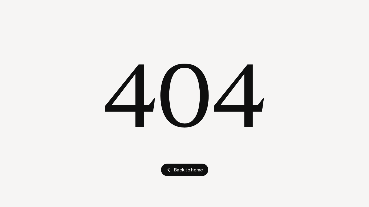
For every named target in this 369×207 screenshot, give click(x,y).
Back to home (188, 169)
